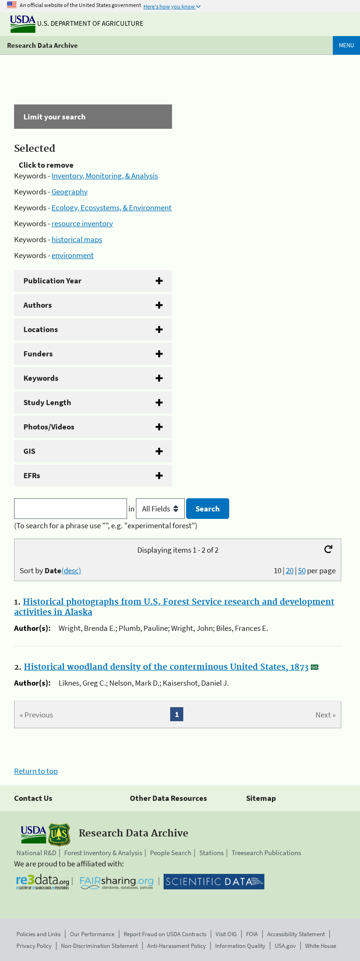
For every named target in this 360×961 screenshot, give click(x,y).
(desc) (71, 570)
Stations (211, 852)
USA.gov (285, 946)
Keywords (41, 378)
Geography (70, 191)
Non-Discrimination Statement (99, 946)
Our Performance (92, 934)
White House (320, 946)
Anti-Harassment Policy (176, 946)
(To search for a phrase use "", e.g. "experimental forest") (105, 525)
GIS (29, 451)
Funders (38, 353)
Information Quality (240, 946)
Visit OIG (226, 934)
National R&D (36, 852)
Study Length (47, 402)
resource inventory (82, 223)
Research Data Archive (42, 45)
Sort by (50, 570)
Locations (40, 329)
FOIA (252, 934)
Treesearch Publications (266, 852)
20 (289, 570)
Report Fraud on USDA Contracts (165, 934)
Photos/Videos (49, 426)
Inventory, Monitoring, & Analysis (105, 175)
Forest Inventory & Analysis (103, 852)
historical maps (77, 239)
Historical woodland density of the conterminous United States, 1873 (166, 667)
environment (73, 255)
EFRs (31, 475)
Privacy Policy (34, 946)
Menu (346, 45)
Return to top (36, 771)
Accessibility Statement (296, 934)
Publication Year (52, 280)
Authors (37, 305)
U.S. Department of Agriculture (89, 23)
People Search (170, 852)
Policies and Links (38, 934)
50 (302, 570)
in (132, 508)
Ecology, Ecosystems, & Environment (112, 207)
